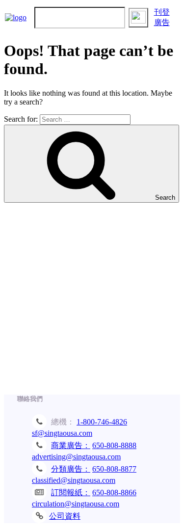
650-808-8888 (114, 445)
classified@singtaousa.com (73, 480)
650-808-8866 (114, 492)
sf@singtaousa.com (62, 433)
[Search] (138, 17)
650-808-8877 (114, 469)
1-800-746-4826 (102, 422)
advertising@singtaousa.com (76, 456)
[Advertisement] (92, 303)
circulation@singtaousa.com (75, 504)
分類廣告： (70, 469)
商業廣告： (70, 445)
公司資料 (64, 516)
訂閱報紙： (70, 492)
